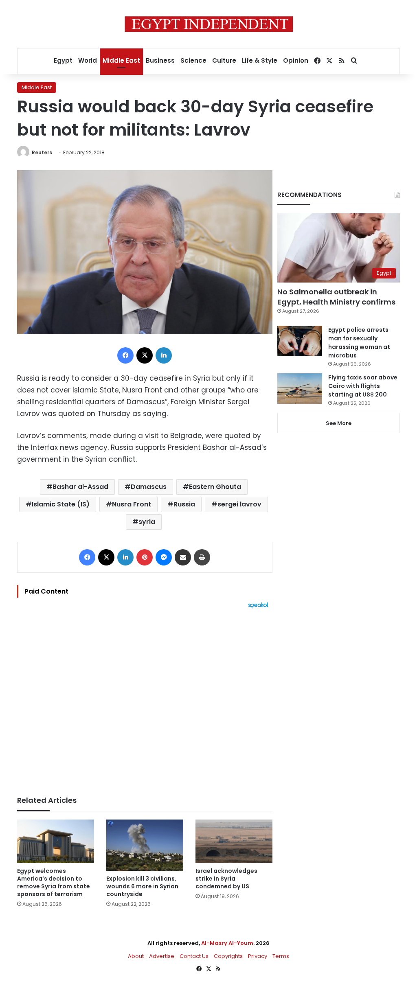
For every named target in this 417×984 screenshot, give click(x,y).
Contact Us (194, 956)
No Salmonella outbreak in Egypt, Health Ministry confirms (336, 297)
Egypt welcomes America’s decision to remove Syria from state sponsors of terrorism (53, 882)
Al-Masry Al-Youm (227, 943)
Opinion (295, 60)
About (136, 956)
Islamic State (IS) (61, 504)
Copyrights (228, 956)
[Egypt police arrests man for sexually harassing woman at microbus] (299, 341)
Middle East (121, 60)
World (87, 60)
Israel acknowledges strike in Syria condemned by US (226, 878)
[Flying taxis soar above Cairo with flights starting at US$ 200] (299, 388)
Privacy (257, 956)
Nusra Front (131, 504)
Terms (280, 956)
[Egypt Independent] (209, 24)
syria (146, 521)
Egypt (63, 60)
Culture (224, 60)
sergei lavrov (239, 504)
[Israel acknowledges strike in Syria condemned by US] (233, 841)
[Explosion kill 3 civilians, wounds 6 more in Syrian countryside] (144, 845)
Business (160, 60)
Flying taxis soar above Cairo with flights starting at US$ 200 (362, 386)
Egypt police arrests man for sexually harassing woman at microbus (359, 342)
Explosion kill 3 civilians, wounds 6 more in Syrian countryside (142, 886)
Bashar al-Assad (80, 486)
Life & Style (259, 60)
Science (193, 60)
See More (338, 423)
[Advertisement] (144, 698)
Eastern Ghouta (215, 486)
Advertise (161, 956)
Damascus (149, 486)
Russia (184, 504)
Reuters (42, 152)
